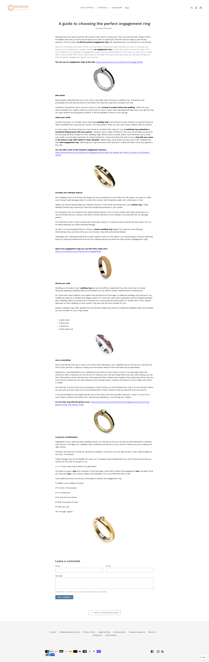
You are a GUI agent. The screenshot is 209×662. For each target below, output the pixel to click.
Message (58, 576)
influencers (97, 635)
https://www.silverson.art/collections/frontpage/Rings (78, 251)
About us (152, 632)
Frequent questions (137, 632)
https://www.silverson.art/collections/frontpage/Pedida (119, 62)
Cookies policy (119, 632)
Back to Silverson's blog (106, 613)
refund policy (110, 635)
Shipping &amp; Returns (70, 632)
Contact (53, 632)
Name (57, 566)
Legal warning (104, 632)
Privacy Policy (89, 632)
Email (108, 566)
